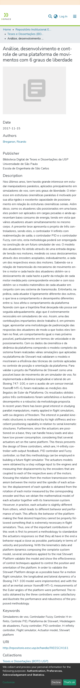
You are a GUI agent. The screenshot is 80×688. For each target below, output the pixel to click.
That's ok (69, 682)
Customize (9, 682)
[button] (55, 16)
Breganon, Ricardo (14, 142)
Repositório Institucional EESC (34, 29)
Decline (56, 682)
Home (7, 29)
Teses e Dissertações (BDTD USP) (26, 34)
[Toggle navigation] (75, 16)
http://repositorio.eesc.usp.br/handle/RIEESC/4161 (35, 648)
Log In (63, 16)
